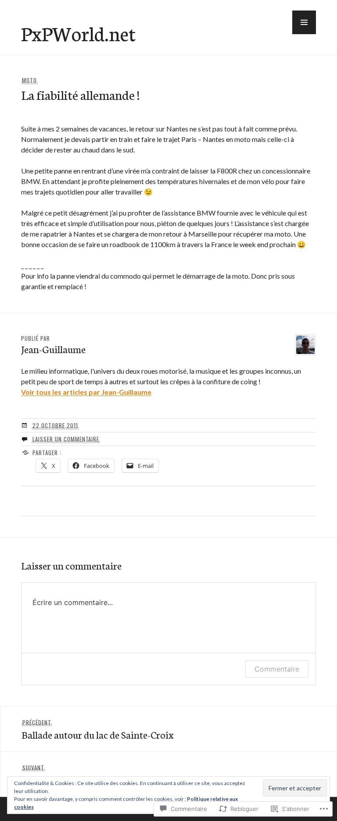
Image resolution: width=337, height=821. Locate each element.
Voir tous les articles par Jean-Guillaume (86, 392)
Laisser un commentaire (65, 439)
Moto (29, 80)
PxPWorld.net (78, 32)
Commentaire (277, 669)
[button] (304, 22)
